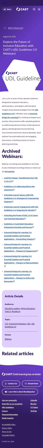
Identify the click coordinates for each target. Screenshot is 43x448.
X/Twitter (34, 407)
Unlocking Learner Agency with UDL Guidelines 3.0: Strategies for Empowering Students (21, 198)
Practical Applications (17, 323)
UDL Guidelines (8, 407)
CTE (6, 323)
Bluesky (33, 404)
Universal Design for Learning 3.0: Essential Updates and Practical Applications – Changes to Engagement (20, 247)
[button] (39, 9)
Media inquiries (8, 418)
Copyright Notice (8, 435)
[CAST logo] (22, 9)
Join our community (9, 400)
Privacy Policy (7, 428)
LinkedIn (33, 400)
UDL (29, 323)
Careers (5, 411)
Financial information (10, 415)
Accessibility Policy (9, 424)
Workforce (16, 311)
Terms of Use (6, 432)
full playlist (9, 171)
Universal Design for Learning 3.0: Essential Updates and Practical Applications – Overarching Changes (19, 235)
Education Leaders (12, 308)
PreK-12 (8, 311)
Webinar (8, 339)
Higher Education (28, 308)
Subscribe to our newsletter (12, 404)
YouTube (33, 411)
